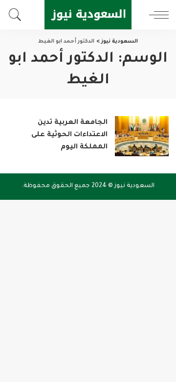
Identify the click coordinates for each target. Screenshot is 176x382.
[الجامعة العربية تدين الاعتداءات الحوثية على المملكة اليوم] (142, 136)
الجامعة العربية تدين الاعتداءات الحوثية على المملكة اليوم (69, 135)
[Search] (17, 14)
